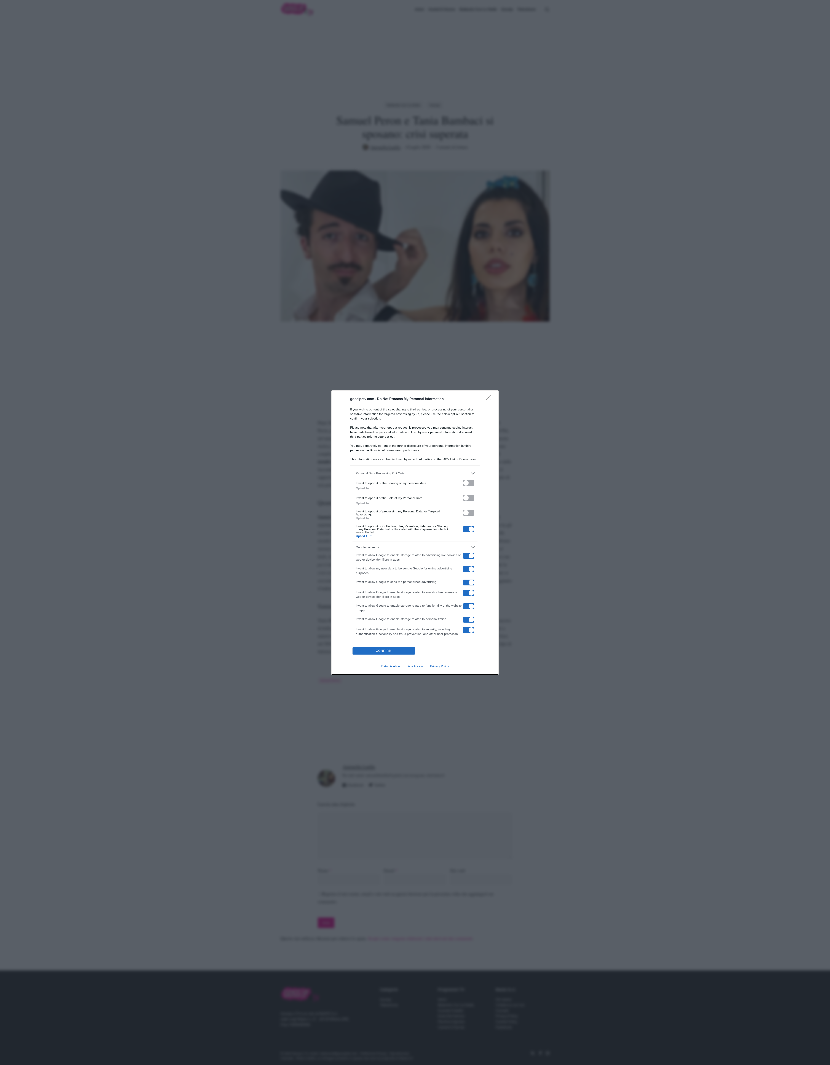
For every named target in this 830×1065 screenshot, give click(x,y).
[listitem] (415, 473)
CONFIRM (384, 650)
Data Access (415, 666)
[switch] (468, 483)
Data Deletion (390, 666)
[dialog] (415, 532)
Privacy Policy (439, 666)
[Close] (490, 399)
